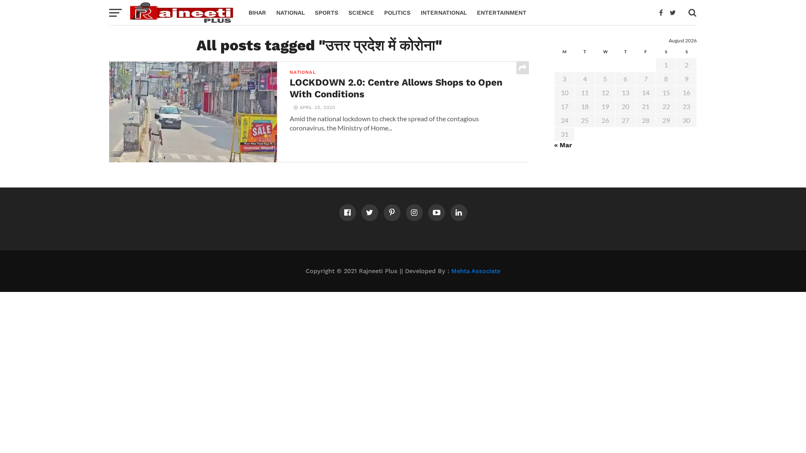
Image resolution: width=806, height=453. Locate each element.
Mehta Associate (475, 271)
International (444, 12)
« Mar (563, 145)
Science (361, 12)
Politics (397, 12)
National (290, 12)
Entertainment (501, 12)
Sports (326, 12)
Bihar (257, 12)
